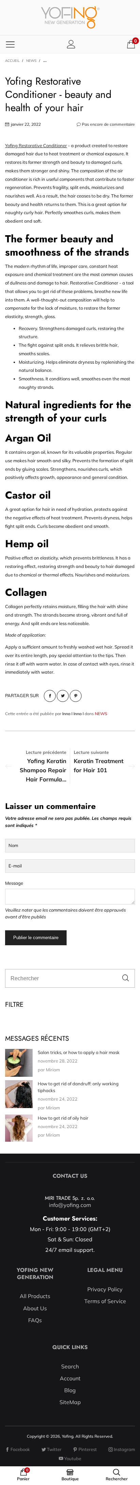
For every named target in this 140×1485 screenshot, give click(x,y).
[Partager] (50, 696)
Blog (70, 1390)
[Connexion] (71, 44)
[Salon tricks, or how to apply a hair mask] (19, 1063)
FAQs (35, 1320)
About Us (35, 1308)
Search (70, 1366)
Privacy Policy (105, 1289)
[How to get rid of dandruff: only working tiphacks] (19, 1094)
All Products (35, 1296)
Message (14, 883)
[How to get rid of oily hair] (19, 1128)
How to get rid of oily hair (63, 1118)
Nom (13, 845)
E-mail (15, 865)
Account (70, 1378)
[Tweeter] (63, 696)
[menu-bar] (10, 44)
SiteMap (70, 1402)
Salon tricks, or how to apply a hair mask (79, 1052)
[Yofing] (70, 17)
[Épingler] (76, 696)
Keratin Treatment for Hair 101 (98, 765)
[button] (125, 978)
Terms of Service (105, 1301)
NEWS (101, 713)
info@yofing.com (70, 1205)
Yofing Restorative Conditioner (36, 145)
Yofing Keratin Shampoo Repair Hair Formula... (43, 770)
